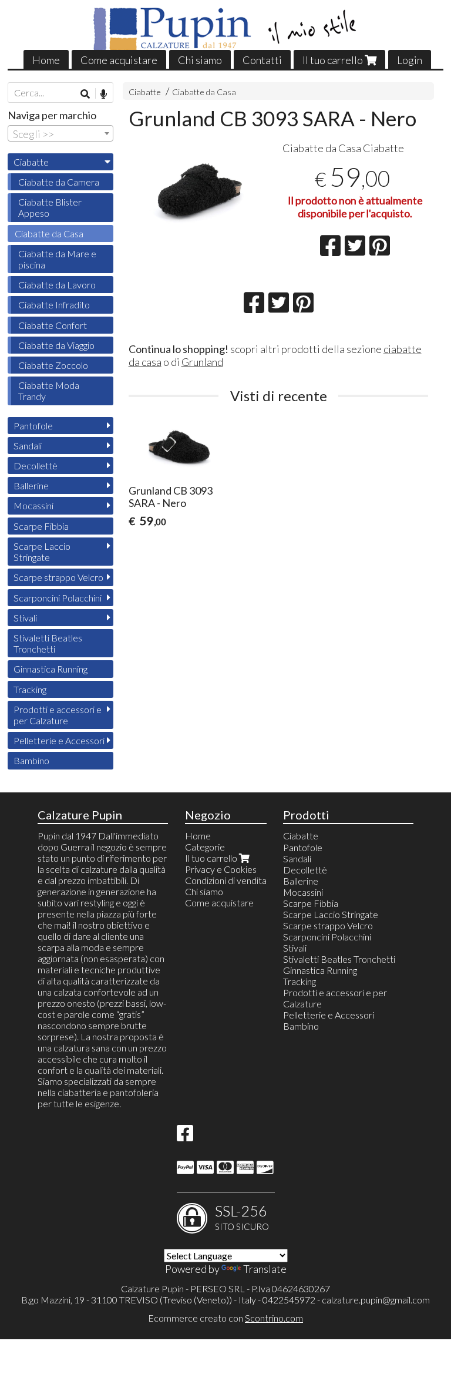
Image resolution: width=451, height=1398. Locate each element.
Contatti (262, 59)
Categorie (205, 846)
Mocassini (33, 505)
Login (409, 59)
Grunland (202, 361)
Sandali (28, 445)
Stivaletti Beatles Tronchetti (48, 643)
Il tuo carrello (333, 59)
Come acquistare (118, 59)
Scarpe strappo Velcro (58, 577)
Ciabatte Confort (52, 325)
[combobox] (60, 133)
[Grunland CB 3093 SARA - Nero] (202, 189)
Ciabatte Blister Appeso (50, 207)
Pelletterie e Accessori (59, 740)
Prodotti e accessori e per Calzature (58, 715)
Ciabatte (145, 92)
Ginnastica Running (50, 668)
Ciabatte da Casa (204, 92)
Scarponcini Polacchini (58, 597)
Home (46, 59)
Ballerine (31, 485)
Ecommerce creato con (225, 1317)
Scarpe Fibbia (41, 526)
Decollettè (36, 465)
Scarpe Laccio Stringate (42, 551)
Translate (265, 1268)
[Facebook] (185, 1136)
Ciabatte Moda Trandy (48, 390)
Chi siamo (200, 59)
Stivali (25, 617)
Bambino (31, 760)
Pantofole (33, 425)
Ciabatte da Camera (58, 181)
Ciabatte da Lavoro (57, 284)
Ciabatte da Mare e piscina (57, 259)
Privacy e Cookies (221, 869)
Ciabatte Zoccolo (53, 365)
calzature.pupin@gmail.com (376, 1299)
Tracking (30, 689)
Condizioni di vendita (226, 880)
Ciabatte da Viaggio (56, 345)
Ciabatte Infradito (54, 304)
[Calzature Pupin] (225, 29)
